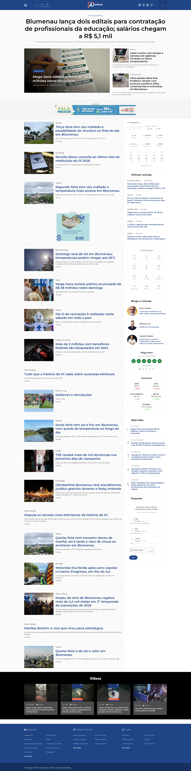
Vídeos (95, 678)
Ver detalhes (146, 365)
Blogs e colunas (141, 301)
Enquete (136, 498)
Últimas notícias (141, 174)
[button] (59, 90)
